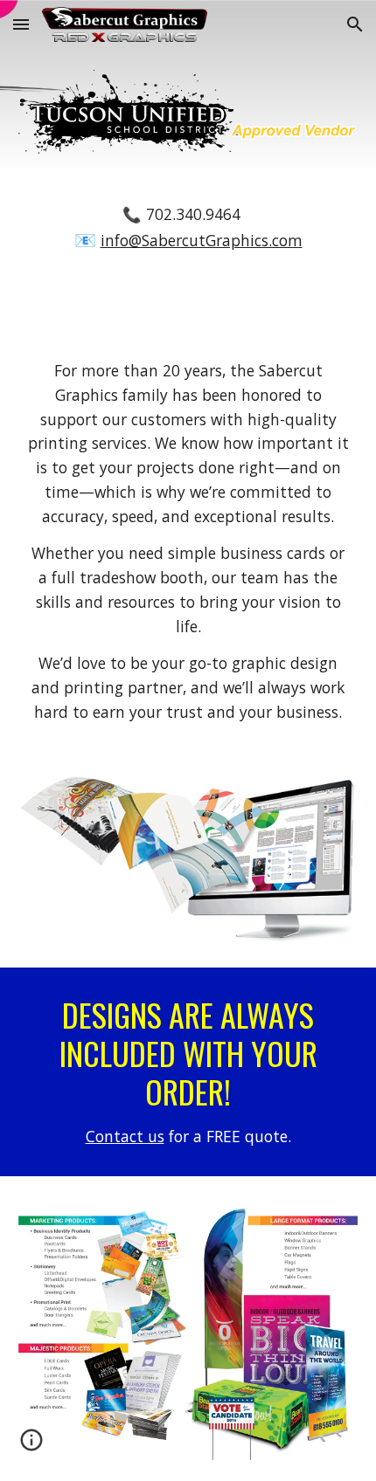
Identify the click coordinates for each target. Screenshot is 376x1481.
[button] (21, 24)
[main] (188, 229)
